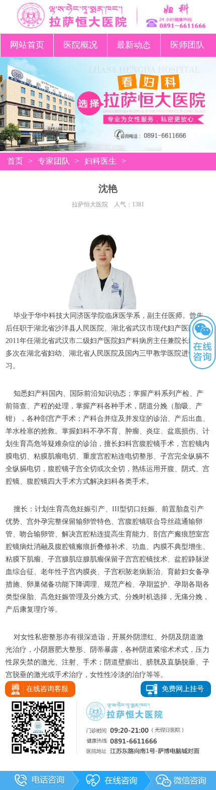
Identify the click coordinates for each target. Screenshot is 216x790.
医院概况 (80, 45)
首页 (15, 161)
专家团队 (54, 161)
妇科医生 (100, 161)
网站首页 (27, 45)
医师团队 (187, 45)
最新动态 (134, 45)
